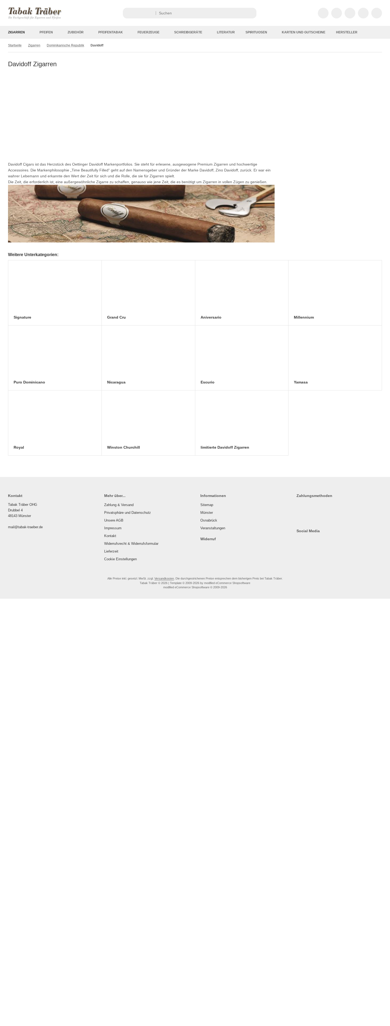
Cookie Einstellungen (120, 559)
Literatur (226, 32)
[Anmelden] (336, 13)
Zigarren (16, 32)
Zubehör (76, 32)
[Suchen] (251, 13)
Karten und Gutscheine (303, 32)
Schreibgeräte (188, 32)
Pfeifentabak (110, 32)
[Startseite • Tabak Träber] (34, 19)
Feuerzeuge (148, 32)
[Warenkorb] (363, 13)
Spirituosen (256, 32)
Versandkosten (164, 578)
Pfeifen (46, 32)
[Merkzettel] (350, 13)
